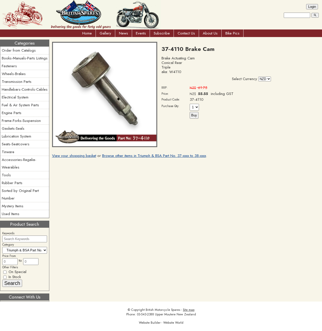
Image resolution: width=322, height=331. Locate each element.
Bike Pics (232, 33)
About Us (210, 33)
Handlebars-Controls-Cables (25, 89)
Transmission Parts (16, 81)
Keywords (8, 233)
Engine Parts (11, 113)
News (123, 33)
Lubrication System (16, 136)
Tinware (8, 152)
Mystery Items (12, 206)
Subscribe (162, 33)
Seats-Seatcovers (15, 144)
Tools (6, 175)
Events (141, 33)
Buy (194, 115)
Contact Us (186, 33)
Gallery (105, 33)
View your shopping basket (74, 155)
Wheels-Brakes (14, 74)
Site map (188, 310)
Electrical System (15, 97)
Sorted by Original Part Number (20, 194)
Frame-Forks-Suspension (21, 120)
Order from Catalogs (19, 50)
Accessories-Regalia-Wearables (19, 163)
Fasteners (9, 66)
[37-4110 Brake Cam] (104, 146)
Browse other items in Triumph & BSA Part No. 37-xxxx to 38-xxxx (154, 155)
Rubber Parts (12, 183)
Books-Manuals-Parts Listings (25, 58)
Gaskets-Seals (13, 128)
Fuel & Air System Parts (20, 105)
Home (87, 33)
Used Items (10, 214)
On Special (16, 272)
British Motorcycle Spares (163, 310)
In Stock (14, 277)
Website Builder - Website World (161, 322)
